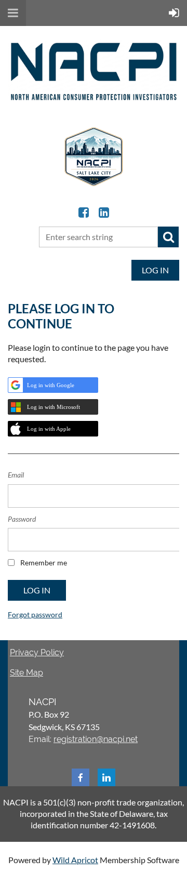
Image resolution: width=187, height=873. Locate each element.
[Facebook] (83, 212)
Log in (155, 270)
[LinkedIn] (104, 212)
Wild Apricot (75, 860)
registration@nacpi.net (96, 739)
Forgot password (35, 614)
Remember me (43, 562)
